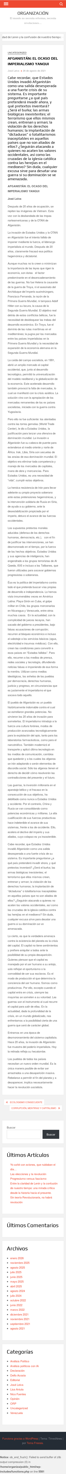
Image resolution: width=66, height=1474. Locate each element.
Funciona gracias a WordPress (20, 1438)
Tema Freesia (35, 1443)
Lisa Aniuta (16, 1389)
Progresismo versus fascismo (28, 1178)
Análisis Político (19, 1361)
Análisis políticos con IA (24, 1366)
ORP (13, 1403)
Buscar (11, 1127)
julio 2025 (15, 1272)
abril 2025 (16, 1286)
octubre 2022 (18, 1300)
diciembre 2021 (19, 1314)
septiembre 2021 (20, 1324)
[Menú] (5, 4)
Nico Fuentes (18, 1394)
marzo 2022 (17, 1309)
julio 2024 (15, 1295)
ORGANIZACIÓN (32, 13)
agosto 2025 (17, 1267)
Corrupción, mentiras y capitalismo (33, 1108)
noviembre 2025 (20, 1263)
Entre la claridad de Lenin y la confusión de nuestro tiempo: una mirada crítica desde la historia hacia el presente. (34, 1188)
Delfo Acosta (18, 1375)
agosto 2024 (17, 1291)
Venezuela (16, 1413)
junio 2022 (16, 1305)
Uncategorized (17, 52)
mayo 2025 (17, 1281)
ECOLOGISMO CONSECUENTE (26, 1102)
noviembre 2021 (20, 1319)
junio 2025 (16, 1277)
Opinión (14, 1399)
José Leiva (13, 70)
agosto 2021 (17, 1328)
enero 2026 (17, 1258)
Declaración (17, 1370)
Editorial (15, 1380)
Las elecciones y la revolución (28, 1174)
